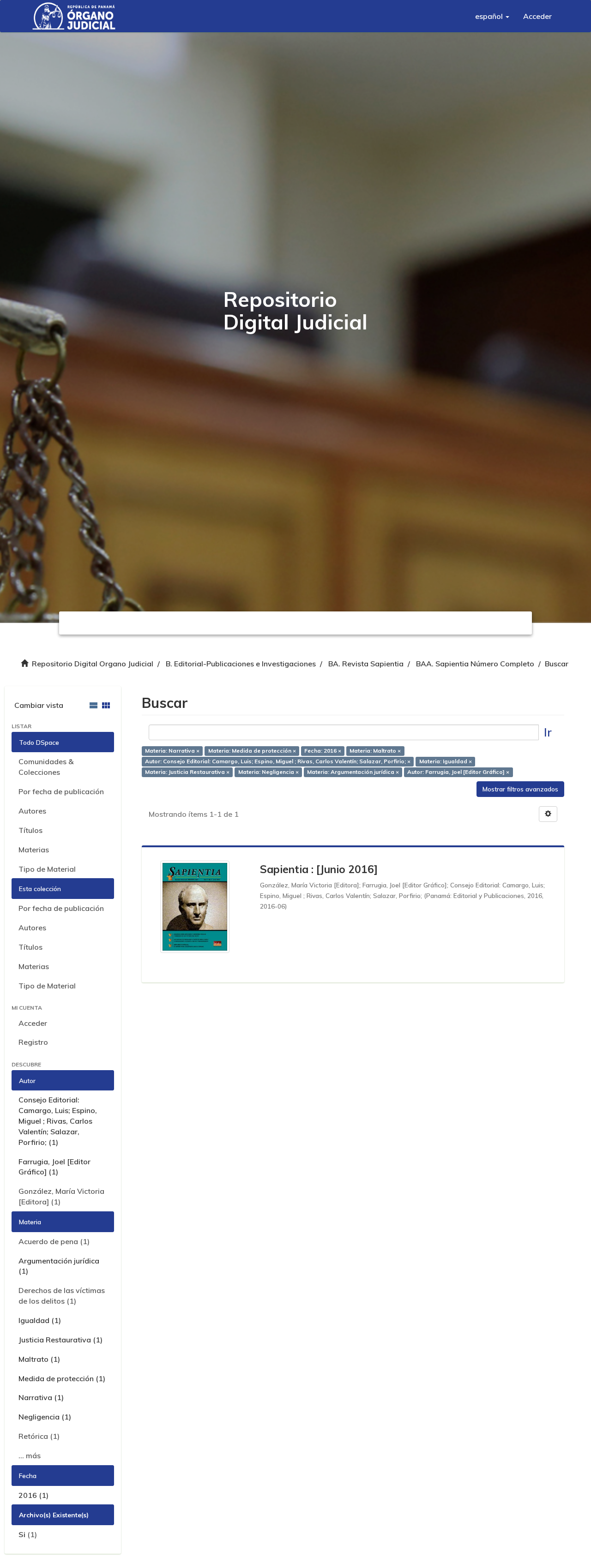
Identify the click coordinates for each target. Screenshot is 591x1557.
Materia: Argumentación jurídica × (353, 771)
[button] (492, 16)
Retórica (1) (39, 1436)
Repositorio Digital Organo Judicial (92, 663)
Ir (548, 732)
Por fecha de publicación (61, 791)
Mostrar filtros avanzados (520, 789)
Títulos (30, 830)
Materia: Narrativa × (172, 750)
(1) (27, 1534)
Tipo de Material (47, 869)
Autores (32, 810)
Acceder (32, 1023)
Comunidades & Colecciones (45, 767)
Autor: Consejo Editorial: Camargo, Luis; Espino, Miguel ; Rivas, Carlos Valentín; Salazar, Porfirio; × (277, 761)
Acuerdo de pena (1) (54, 1241)
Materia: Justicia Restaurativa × (187, 771)
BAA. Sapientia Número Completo (475, 663)
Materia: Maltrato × (375, 750)
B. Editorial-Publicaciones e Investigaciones (241, 663)
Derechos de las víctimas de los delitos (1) (61, 1295)
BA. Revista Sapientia (366, 663)
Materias (33, 849)
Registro (33, 1042)
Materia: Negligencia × (268, 771)
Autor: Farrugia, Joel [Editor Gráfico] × (458, 771)
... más (29, 1455)
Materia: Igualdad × (445, 761)
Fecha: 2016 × (322, 750)
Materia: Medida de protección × (252, 750)
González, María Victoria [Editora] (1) (61, 1196)
